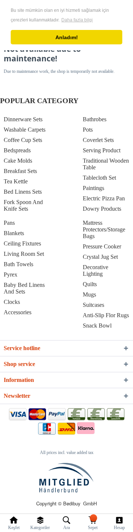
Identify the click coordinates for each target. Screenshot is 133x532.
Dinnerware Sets (23, 119)
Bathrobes (94, 119)
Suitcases (93, 305)
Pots (88, 129)
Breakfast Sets (20, 171)
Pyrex (10, 274)
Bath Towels (18, 264)
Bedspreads (17, 150)
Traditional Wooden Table (106, 163)
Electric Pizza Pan (104, 198)
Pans (9, 223)
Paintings (93, 188)
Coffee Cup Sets (23, 140)
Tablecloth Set (99, 177)
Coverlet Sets (98, 140)
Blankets (14, 233)
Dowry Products (102, 209)
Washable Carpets (24, 129)
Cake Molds (18, 160)
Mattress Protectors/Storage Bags (104, 229)
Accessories (17, 312)
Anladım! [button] (66, 37)
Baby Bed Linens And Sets (24, 288)
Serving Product (101, 150)
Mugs (89, 294)
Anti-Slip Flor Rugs (106, 315)
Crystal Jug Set (100, 257)
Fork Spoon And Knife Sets (23, 205)
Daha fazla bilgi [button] (77, 20)
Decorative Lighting (95, 270)
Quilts (90, 284)
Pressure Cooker (102, 246)
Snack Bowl (97, 325)
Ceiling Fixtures (22, 243)
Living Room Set (24, 254)
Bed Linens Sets (23, 192)
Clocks (12, 302)
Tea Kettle (16, 181)
